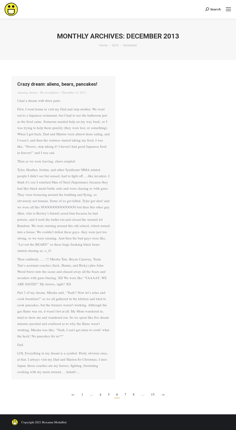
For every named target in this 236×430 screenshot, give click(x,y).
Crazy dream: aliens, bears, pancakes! (57, 84)
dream (33, 92)
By (49, 92)
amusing (22, 92)
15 (153, 394)
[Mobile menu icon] (228, 9)
